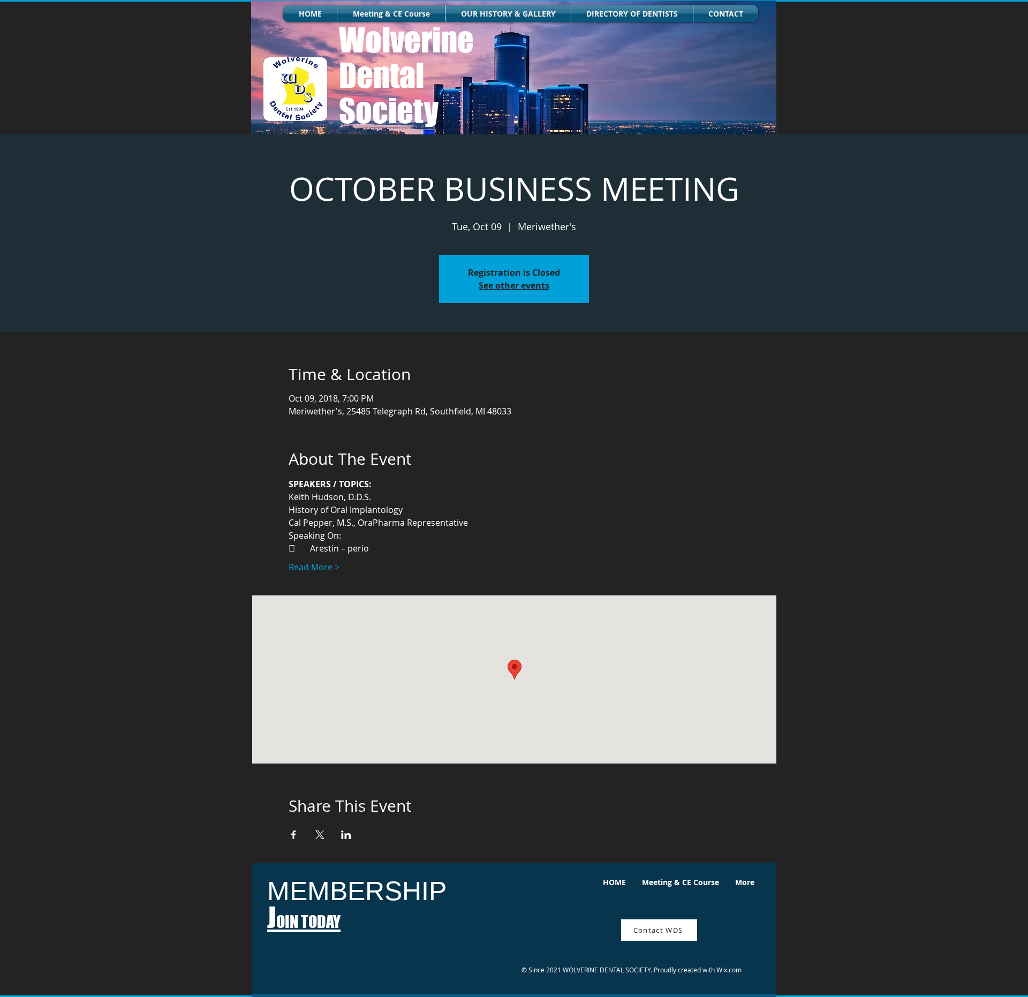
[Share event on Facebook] (294, 834)
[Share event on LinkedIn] (346, 834)
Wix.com (729, 969)
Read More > (314, 567)
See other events (514, 285)
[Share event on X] (320, 834)
